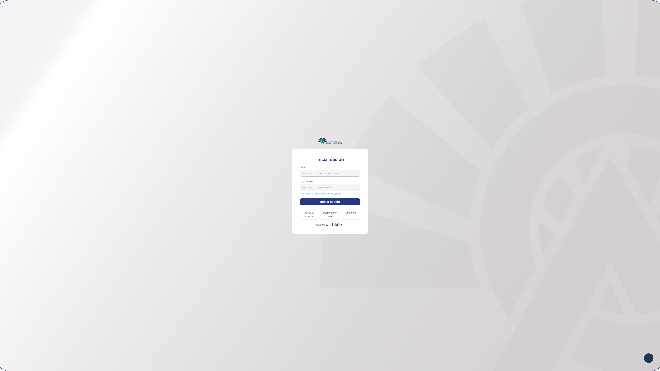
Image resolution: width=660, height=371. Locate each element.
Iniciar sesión (330, 202)
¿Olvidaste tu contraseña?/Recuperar (320, 193)
